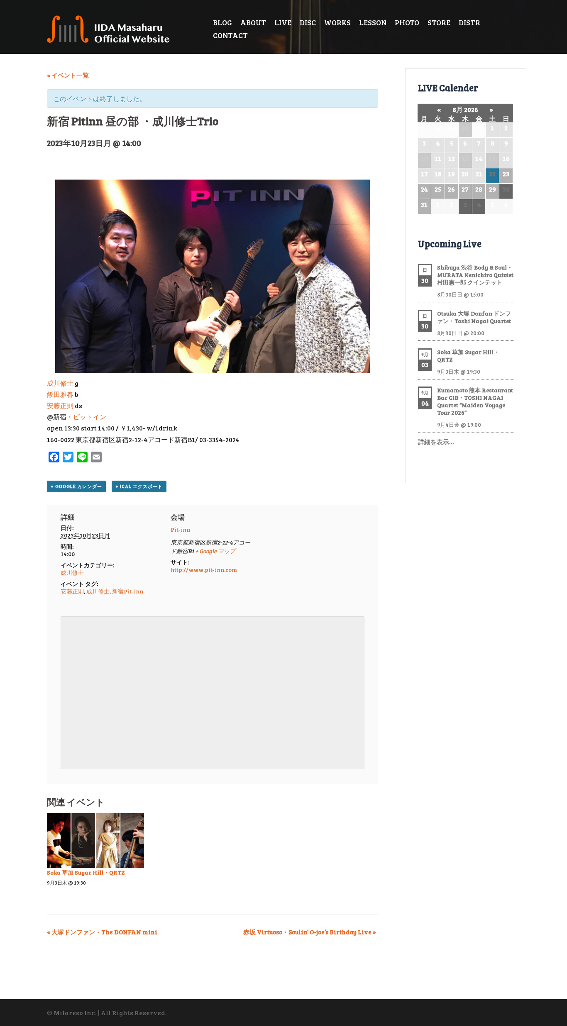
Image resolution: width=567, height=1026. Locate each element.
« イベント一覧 (68, 75)
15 (492, 158)
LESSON (372, 22)
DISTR (469, 22)
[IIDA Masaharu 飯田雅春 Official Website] (112, 28)
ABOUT (253, 22)
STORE (439, 22)
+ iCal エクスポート (139, 486)
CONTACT (230, 35)
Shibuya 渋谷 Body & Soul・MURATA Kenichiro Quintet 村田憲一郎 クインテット (475, 274)
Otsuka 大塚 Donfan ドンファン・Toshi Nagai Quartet (474, 317)
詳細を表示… (436, 442)
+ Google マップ (215, 551)
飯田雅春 (60, 394)
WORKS (337, 22)
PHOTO (407, 22)
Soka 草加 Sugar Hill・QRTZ (86, 872)
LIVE (282, 22)
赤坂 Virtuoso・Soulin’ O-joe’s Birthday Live (309, 932)
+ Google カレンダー (76, 486)
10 (424, 158)
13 (465, 158)
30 (465, 127)
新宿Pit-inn (127, 591)
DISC (308, 22)
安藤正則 (60, 405)
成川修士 (60, 383)
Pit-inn (180, 529)
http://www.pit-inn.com (204, 570)
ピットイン (89, 416)
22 (492, 173)
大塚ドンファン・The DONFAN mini (102, 932)
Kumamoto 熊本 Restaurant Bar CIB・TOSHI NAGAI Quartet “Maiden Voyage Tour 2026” (475, 401)
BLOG (222, 22)
